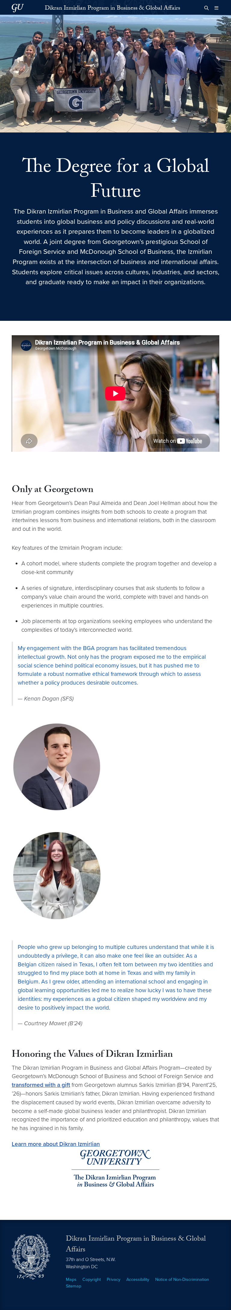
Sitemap (73, 1286)
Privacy (113, 1279)
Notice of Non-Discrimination (182, 1279)
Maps (71, 1279)
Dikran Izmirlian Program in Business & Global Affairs (112, 8)
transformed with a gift (41, 1084)
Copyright (91, 1279)
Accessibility (137, 1279)
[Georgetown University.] (18, 8)
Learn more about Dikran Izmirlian (56, 1144)
